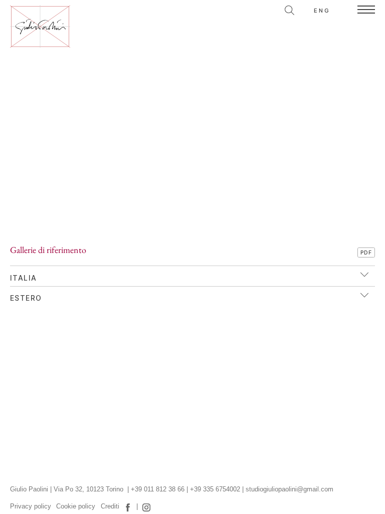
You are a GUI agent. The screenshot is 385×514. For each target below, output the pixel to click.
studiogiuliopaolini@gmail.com (289, 489)
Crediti (110, 506)
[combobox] (245, 9)
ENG (322, 10)
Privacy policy (30, 506)
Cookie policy (75, 506)
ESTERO (26, 298)
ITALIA (23, 278)
